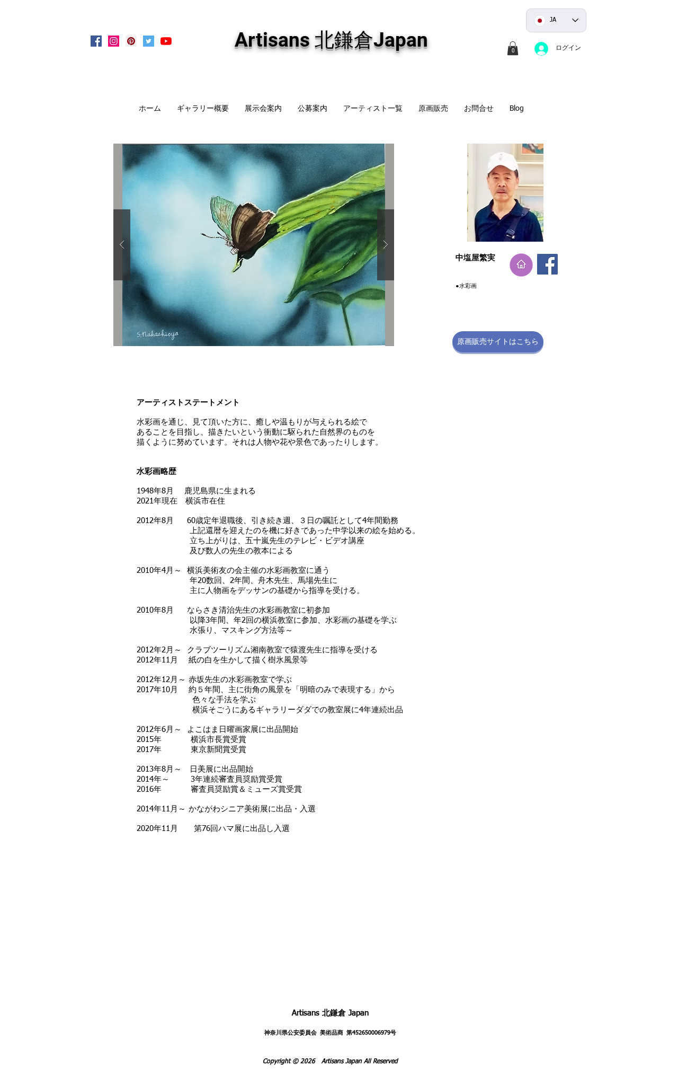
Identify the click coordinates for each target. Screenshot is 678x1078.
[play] (369, 152)
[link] (513, 48)
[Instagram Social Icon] (113, 41)
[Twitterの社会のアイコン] (148, 41)
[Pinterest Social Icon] (131, 41)
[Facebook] (547, 264)
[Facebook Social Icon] (96, 41)
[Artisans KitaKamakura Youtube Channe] (166, 41)
